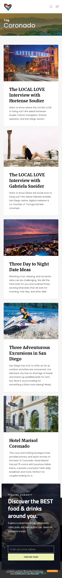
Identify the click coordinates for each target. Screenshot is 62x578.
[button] (57, 6)
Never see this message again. (31, 573)
